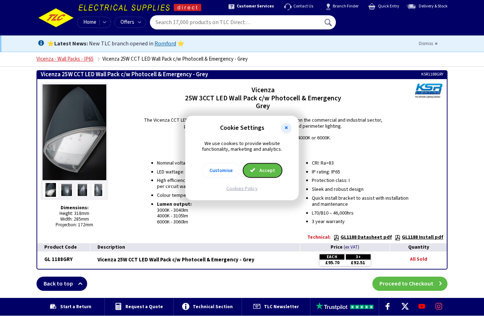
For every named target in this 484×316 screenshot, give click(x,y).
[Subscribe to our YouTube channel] (421, 307)
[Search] (329, 22)
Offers (127, 22)
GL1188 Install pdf (422, 237)
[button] (286, 128)
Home (89, 22)
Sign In (373, 19)
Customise (221, 170)
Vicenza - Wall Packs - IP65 (65, 59)
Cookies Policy (242, 188)
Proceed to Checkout (406, 284)
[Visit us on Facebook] (387, 307)
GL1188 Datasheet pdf (366, 237)
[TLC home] (55, 18)
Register (368, 25)
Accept (266, 170)
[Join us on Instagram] (439, 307)
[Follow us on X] (404, 307)
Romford (165, 44)
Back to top (58, 284)
